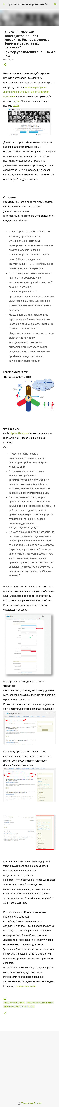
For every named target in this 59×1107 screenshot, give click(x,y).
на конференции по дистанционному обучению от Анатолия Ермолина (26, 91)
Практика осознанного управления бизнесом (31, 4)
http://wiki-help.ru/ (19, 433)
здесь (15, 101)
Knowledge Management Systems (19, 1007)
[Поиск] (55, 4)
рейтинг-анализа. (25, 986)
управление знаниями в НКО (40, 1003)
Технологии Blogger (31, 1103)
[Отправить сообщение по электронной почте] (5, 1000)
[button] (5, 65)
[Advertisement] (29, 1064)
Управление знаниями (14, 1003)
